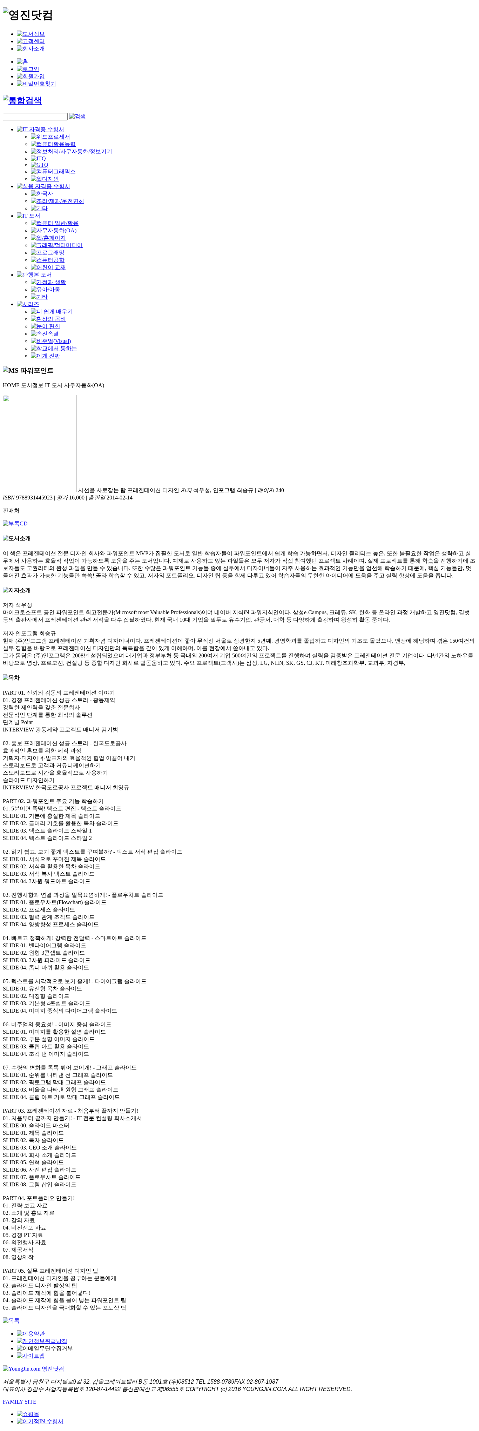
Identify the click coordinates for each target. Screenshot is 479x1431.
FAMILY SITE (19, 1402)
